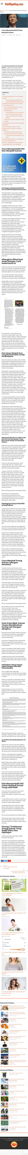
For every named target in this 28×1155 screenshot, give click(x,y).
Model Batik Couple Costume (16, 1073)
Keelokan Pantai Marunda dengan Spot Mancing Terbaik (17, 1055)
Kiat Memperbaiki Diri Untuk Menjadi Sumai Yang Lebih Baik (12, 140)
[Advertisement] (14, 50)
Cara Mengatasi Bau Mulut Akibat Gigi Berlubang (17, 1103)
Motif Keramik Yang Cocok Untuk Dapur (10, 867)
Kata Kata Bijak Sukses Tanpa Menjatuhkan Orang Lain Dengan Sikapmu (12, 128)
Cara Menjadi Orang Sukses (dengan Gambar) (13, 124)
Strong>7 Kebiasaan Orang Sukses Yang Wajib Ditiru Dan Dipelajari (12, 143)
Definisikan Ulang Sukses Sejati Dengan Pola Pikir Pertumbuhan (13, 132)
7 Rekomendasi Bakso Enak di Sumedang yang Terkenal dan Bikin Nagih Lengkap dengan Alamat (17, 1007)
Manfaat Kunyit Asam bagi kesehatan (15, 1025)
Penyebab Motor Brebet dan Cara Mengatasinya (17, 1019)
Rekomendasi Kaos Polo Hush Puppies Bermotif (16, 1043)
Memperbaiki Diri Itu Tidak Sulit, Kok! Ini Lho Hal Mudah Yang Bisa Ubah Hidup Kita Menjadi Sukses (15, 115)
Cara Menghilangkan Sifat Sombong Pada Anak (18, 1097)
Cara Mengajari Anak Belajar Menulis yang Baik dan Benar (18, 1031)
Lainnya (7, 10)
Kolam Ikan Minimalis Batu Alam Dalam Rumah (16, 1085)
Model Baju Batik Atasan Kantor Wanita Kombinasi (16, 1109)
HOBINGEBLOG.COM (11, 1138)
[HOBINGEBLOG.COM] (14, 4)
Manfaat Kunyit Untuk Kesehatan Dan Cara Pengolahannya (18, 1121)
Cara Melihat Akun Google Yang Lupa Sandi (18, 1115)
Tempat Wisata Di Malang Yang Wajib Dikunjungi (16, 1079)
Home (2, 10)
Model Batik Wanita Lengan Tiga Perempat (16, 1091)
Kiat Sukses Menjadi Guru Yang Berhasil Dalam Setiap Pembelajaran (13, 108)
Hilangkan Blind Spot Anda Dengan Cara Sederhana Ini (12, 104)
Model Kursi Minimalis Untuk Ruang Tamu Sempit (17, 1127)
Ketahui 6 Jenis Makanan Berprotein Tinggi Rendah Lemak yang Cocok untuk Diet (18, 1062)
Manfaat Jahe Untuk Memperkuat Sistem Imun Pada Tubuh (17, 1037)
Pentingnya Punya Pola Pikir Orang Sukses (14, 120)
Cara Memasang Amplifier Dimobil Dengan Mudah (18, 871)
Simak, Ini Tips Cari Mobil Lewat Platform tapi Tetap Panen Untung (17, 1013)
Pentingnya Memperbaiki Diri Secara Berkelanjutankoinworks (15, 101)
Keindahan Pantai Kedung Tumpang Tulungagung (18, 1049)
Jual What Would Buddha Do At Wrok (15, 136)
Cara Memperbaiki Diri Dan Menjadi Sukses (12, 97)
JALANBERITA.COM (23, 1138)
